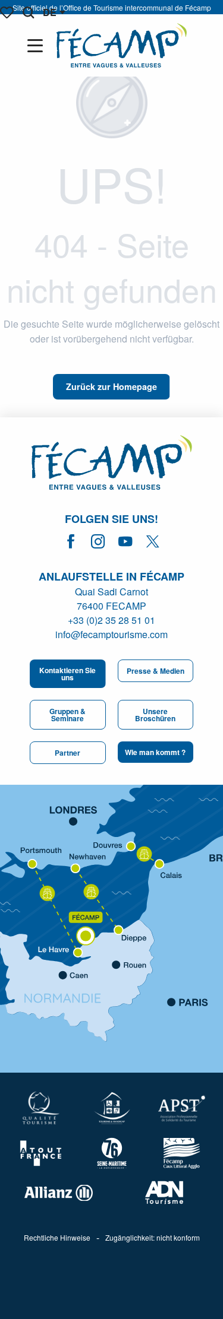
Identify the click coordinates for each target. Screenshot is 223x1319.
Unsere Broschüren (155, 715)
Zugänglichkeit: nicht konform (152, 1237)
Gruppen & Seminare (67, 715)
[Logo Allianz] (59, 1193)
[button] (28, 12)
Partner (67, 752)
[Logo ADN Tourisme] (165, 1192)
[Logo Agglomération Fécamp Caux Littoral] (182, 1153)
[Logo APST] (182, 1108)
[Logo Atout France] (41, 1153)
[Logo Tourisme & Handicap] (111, 1108)
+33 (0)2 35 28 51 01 (111, 620)
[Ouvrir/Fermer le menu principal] (37, 45)
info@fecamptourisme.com (111, 634)
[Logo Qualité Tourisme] (41, 1108)
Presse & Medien (155, 670)
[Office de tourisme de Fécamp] (112, 464)
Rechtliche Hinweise (57, 1237)
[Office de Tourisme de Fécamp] (121, 45)
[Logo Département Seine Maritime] (111, 1153)
